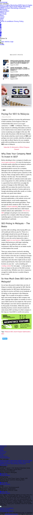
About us (3, 12)
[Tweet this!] (4, 339)
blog (1, 20)
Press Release (5, 458)
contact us (4, 456)
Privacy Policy (18, 21)
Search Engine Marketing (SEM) (11, 5)
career (2, 17)
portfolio (3, 14)
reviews (2, 453)
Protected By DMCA (7, 511)
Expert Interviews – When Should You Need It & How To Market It (20, 69)
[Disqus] (16, 363)
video (2, 18)
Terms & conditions (6, 21)
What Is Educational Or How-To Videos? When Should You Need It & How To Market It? (20, 62)
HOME (2, 44)
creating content (6, 266)
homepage (3, 2)
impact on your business (13, 240)
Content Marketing (11, 8)
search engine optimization (8, 162)
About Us (3, 446)
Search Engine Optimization (22, 331)
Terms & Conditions (6, 508)
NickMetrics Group (11, 514)
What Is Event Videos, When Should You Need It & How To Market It (20, 76)
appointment (4, 11)
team (2, 15)
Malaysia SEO (9, 331)
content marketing (12, 206)
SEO (4, 110)
